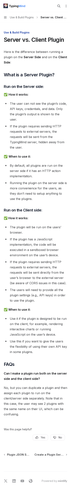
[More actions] (66, 6)
